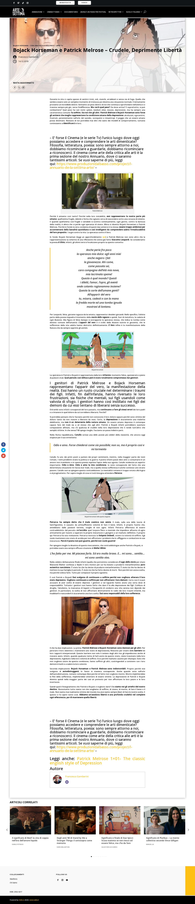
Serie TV (59, 45)
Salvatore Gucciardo (109, 847)
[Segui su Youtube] (67, 880)
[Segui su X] (19, 87)
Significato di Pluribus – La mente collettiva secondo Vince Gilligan (162, 839)
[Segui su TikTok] (23, 3)
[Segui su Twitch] (18, 3)
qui (104, 237)
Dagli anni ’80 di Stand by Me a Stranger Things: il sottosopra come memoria (74, 841)
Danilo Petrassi (17, 844)
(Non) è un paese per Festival (93, 12)
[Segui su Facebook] (14, 3)
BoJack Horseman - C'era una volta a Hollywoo (33, 45)
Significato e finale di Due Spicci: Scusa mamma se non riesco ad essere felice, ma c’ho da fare (117, 841)
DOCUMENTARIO (71, 12)
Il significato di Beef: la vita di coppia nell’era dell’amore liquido (30, 839)
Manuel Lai (150, 844)
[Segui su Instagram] (27, 3)
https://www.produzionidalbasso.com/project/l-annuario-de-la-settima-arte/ (91, 165)
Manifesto (65, 2)
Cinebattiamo (53, 12)
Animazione (37, 12)
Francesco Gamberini (77, 776)
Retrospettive (115, 12)
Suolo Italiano (133, 12)
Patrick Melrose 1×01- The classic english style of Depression (97, 761)
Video (84, 2)
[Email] (67, 782)
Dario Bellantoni (63, 847)
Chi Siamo (13, 883)
